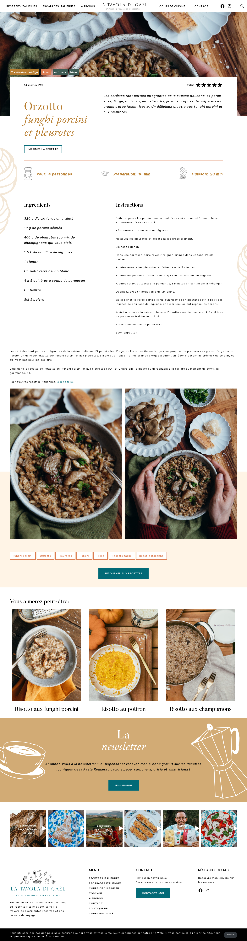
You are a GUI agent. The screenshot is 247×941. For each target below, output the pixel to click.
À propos (88, 6)
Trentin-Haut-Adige (24, 72)
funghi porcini (22, 555)
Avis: (190, 85)
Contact (201, 6)
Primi (46, 72)
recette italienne (151, 555)
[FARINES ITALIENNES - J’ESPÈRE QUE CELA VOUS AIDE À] (181, 828)
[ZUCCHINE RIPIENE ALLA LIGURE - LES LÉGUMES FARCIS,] (142, 828)
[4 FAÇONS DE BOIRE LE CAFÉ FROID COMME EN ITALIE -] (28, 828)
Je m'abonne (124, 785)
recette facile (122, 555)
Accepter (230, 934)
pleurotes (65, 555)
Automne (60, 72)
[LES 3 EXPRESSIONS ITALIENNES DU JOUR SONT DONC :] (104, 828)
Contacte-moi (153, 893)
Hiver (73, 72)
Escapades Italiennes (59, 6)
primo (100, 555)
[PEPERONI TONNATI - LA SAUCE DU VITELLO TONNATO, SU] (219, 828)
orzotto (45, 555)
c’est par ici (65, 381)
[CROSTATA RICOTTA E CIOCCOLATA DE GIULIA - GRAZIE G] (66, 828)
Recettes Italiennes (22, 6)
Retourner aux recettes (123, 573)
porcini (84, 555)
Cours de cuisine (172, 6)
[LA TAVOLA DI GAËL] (123, 6)
